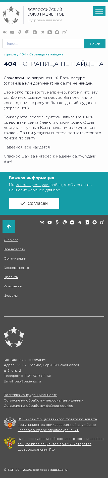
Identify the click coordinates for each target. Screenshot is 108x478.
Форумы (11, 295)
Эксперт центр (16, 268)
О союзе (11, 240)
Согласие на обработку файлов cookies (38, 406)
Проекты (11, 277)
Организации (15, 258)
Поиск (95, 44)
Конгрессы (13, 286)
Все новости (14, 249)
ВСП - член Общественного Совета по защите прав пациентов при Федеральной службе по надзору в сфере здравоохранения (57, 425)
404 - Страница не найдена (41, 54)
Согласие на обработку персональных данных (43, 400)
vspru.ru (10, 54)
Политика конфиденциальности (30, 395)
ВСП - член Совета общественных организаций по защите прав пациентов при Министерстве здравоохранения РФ (61, 444)
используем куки (32, 185)
